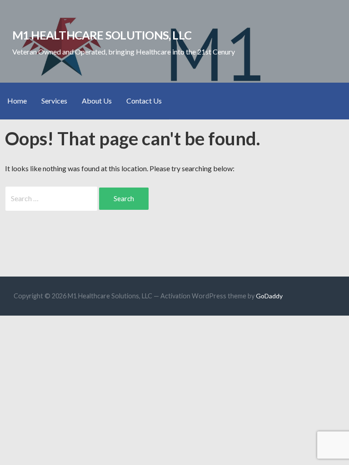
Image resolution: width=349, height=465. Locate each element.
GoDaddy (269, 296)
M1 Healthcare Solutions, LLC (102, 35)
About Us (97, 100)
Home (17, 100)
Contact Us (144, 100)
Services (54, 100)
